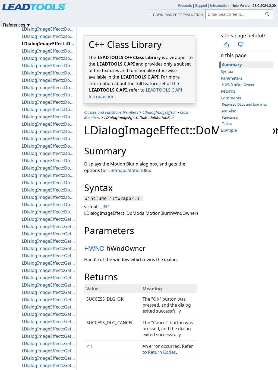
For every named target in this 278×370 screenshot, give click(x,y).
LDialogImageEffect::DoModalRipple (49, 117)
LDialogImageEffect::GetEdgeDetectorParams (49, 278)
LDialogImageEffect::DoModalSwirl (49, 161)
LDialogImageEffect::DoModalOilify (49, 58)
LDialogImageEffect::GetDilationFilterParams (49, 270)
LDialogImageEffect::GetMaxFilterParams (49, 343)
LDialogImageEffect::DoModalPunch (49, 95)
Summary (232, 64)
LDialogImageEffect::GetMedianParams (49, 351)
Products (185, 5)
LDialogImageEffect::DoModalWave (49, 183)
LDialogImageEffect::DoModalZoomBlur (49, 204)
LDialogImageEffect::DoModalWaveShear (49, 190)
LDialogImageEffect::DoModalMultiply (49, 51)
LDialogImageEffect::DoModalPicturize (49, 66)
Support (201, 5)
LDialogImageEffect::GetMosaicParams (49, 365)
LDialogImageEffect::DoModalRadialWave (49, 109)
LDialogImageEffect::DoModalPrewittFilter (49, 87)
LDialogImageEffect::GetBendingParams (49, 248)
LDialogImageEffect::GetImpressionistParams (49, 321)
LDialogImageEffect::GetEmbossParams (49, 285)
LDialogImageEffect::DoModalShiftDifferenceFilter (49, 131)
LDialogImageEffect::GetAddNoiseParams (49, 226)
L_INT (103, 207)
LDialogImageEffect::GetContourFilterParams (49, 256)
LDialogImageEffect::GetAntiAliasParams (49, 234)
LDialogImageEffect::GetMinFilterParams (49, 358)
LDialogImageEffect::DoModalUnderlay (49, 168)
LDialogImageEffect (159, 112)
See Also (228, 110)
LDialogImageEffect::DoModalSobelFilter (49, 139)
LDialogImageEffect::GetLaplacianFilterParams (49, 329)
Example (229, 130)
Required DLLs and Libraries (244, 104)
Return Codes (162, 352)
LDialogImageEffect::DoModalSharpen (49, 124)
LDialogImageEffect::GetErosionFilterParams (49, 292)
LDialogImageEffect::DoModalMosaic (49, 36)
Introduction (219, 5)
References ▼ (17, 24)
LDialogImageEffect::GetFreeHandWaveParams (49, 300)
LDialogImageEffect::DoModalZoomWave (49, 212)
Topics (227, 123)
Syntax (227, 71)
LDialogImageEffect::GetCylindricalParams (49, 263)
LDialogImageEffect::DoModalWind (49, 197)
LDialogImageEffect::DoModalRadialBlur (49, 102)
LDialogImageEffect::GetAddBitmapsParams (49, 219)
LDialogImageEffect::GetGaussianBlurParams (49, 307)
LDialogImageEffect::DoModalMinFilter (49, 29)
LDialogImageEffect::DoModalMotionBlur (49, 44)
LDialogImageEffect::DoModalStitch (49, 153)
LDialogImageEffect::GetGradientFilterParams (49, 314)
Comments (231, 97)
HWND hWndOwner (238, 84)
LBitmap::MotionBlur (129, 170)
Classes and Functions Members (111, 112)
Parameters (231, 78)
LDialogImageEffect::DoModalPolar (49, 80)
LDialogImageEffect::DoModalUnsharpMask (49, 175)
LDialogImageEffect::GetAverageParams (49, 241)
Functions (230, 117)
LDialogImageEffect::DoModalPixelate (49, 73)
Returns (228, 91)
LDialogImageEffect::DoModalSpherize (49, 146)
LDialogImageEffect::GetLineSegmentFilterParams (49, 336)
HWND (94, 248)
